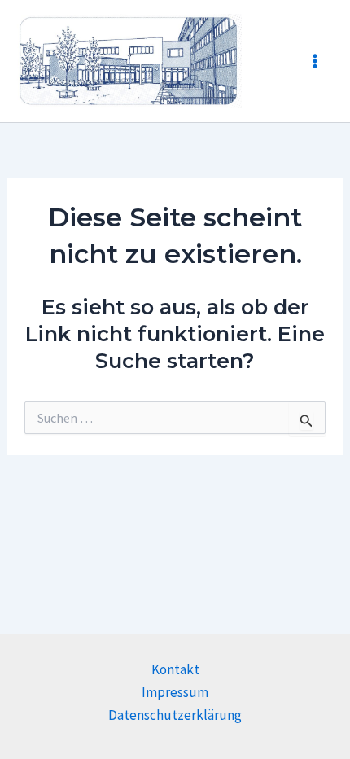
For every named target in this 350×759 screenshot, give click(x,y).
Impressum (175, 692)
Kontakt (175, 669)
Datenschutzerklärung (175, 715)
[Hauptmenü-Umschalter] (316, 61)
